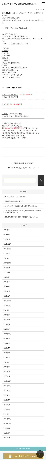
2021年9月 (7, 343)
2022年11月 (7, 305)
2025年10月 (7, 253)
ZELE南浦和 (6, 60)
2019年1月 (7, 414)
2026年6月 (7, 234)
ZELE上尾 (5, 53)
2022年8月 (7, 310)
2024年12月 (7, 263)
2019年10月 (7, 390)
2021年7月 (7, 348)
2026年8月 (7, 230)
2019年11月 (7, 386)
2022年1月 (7, 329)
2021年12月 (7, 334)
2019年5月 (7, 405)
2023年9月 (7, 272)
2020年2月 (7, 371)
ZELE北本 (5, 58)
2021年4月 (7, 353)
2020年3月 (7, 367)
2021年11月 (7, 338)
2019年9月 (7, 395)
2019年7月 (7, 400)
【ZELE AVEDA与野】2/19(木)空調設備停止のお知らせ (21, 217)
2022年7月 (7, 315)
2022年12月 (7, 301)
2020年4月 (7, 362)
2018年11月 (7, 423)
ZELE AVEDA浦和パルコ (10, 70)
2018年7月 (7, 438)
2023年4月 (7, 286)
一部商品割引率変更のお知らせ (13, 201)
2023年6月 (7, 277)
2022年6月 (7, 319)
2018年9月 (7, 428)
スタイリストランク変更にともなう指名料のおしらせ (20, 206)
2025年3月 (7, 258)
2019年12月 (7, 381)
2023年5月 (7, 282)
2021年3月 (7, 357)
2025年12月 (7, 244)
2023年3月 (7, 291)
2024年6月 (7, 268)
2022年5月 (7, 324)
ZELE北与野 (6, 55)
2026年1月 (7, 239)
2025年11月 (7, 249)
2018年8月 (7, 433)
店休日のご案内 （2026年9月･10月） (15, 196)
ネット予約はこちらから (25, 456)
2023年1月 (7, 296)
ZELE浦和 (5, 48)
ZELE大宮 (5, 51)
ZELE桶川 (5, 65)
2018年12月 (7, 419)
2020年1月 (7, 376)
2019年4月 (7, 409)
